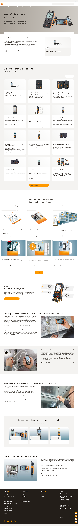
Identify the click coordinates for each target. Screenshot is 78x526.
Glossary (5, 6)
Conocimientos (32, 32)
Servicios (25, 32)
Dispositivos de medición (9, 32)
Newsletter (47, 32)
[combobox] (22, 206)
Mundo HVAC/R (40, 32)
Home (2, 6)
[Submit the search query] (53, 3)
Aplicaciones (19, 32)
